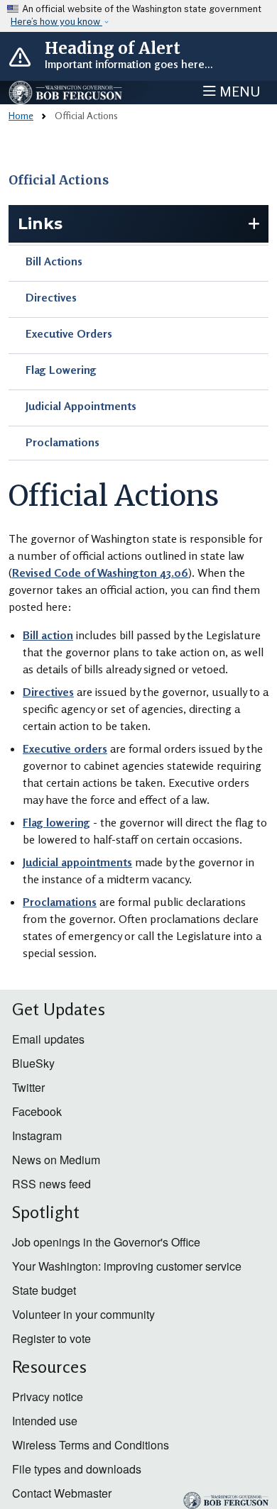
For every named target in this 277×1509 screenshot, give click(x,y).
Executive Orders (69, 333)
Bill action (48, 635)
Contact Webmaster (62, 1493)
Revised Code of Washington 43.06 (100, 572)
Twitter (28, 1087)
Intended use (44, 1421)
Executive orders (65, 748)
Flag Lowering (61, 370)
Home (21, 115)
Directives (51, 297)
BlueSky (33, 1063)
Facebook (37, 1111)
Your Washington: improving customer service (126, 1266)
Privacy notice (47, 1396)
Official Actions (59, 180)
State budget (44, 1290)
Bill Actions (54, 261)
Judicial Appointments (81, 406)
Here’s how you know (56, 21)
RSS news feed (51, 1184)
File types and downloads (76, 1469)
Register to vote (51, 1338)
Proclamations (62, 442)
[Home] (66, 92)
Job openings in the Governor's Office (106, 1242)
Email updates (48, 1039)
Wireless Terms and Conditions (90, 1445)
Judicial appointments (77, 862)
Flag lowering (56, 822)
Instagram (37, 1135)
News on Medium (56, 1159)
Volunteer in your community (83, 1314)
